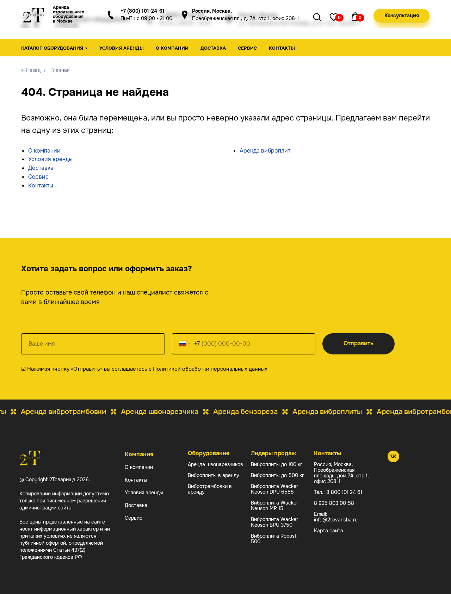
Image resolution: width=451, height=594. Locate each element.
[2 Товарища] (393, 460)
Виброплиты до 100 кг (276, 464)
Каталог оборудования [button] (52, 48)
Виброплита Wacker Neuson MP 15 (274, 505)
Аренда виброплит (265, 150)
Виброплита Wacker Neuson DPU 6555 (274, 489)
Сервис (247, 48)
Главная (59, 70)
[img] (333, 16)
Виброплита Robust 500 (274, 538)
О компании (172, 48)
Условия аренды (121, 48)
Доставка (213, 48)
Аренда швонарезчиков (215, 464)
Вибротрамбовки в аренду (210, 489)
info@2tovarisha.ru (336, 519)
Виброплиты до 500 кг (277, 475)
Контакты (282, 48)
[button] (401, 16)
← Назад (31, 70)
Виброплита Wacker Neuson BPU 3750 (274, 522)
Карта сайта (328, 530)
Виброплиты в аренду (213, 475)
